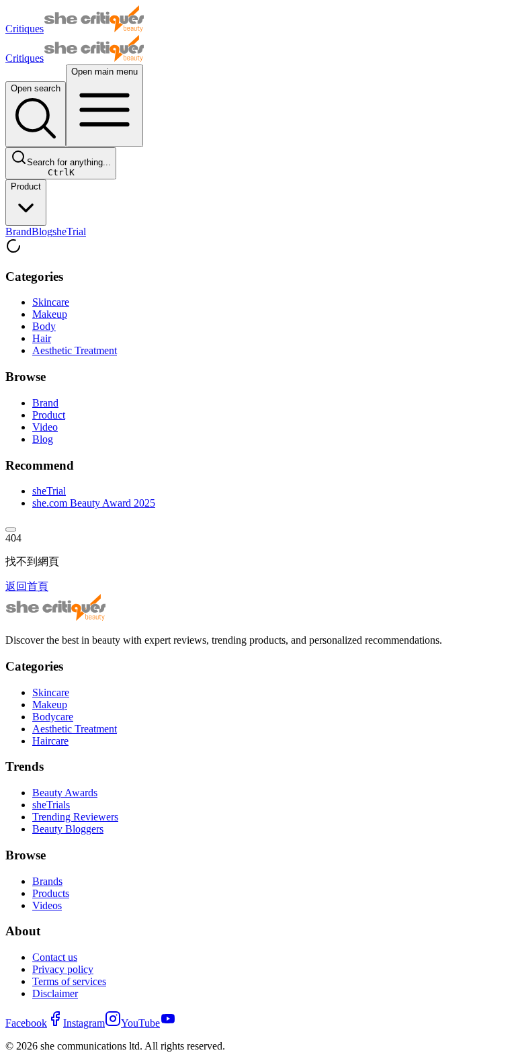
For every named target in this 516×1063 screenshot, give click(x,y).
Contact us (54, 957)
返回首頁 (26, 586)
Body (44, 326)
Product (26, 186)
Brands (47, 881)
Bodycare (52, 716)
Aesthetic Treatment (74, 350)
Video (45, 427)
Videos (47, 905)
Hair (41, 338)
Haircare (50, 741)
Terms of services (69, 981)
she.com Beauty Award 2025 (93, 503)
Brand (18, 231)
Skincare (50, 302)
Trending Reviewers (75, 816)
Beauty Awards (64, 792)
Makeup (49, 314)
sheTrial (69, 231)
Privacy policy (62, 969)
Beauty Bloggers (67, 829)
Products (50, 893)
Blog (42, 231)
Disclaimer (55, 993)
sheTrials (51, 804)
